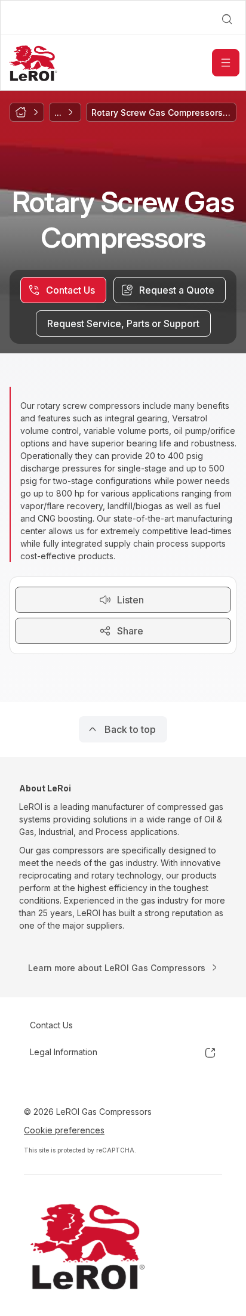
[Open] (225, 62)
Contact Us (51, 1025)
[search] (227, 19)
